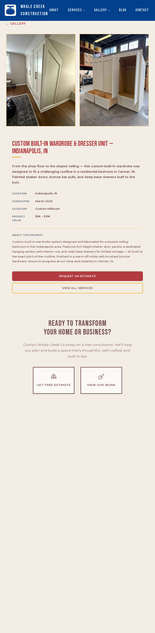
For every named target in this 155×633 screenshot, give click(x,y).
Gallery (100, 10)
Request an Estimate (77, 276)
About (54, 10)
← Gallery (16, 23)
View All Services (77, 288)
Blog (122, 10)
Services (75, 10)
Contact (142, 10)
